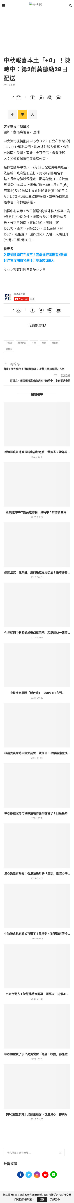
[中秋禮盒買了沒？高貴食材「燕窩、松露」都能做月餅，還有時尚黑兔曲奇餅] (37, 1026)
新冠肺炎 (22, 343)
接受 (42, 1199)
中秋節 (9, 343)
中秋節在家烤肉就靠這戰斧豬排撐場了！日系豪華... (37, 813)
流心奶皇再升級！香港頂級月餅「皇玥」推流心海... (37, 873)
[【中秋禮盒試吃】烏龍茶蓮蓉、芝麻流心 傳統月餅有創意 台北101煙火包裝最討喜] (37, 1086)
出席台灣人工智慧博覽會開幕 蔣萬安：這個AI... (37, 994)
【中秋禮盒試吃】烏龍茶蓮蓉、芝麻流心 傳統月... (37, 1114)
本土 (34, 343)
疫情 (44, 343)
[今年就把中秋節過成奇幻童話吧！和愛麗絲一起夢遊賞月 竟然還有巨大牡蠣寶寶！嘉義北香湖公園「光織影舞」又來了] (37, 605)
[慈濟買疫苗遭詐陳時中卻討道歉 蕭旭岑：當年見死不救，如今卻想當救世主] (37, 424)
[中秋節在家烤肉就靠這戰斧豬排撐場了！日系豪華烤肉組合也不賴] (37, 785)
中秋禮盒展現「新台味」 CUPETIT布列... (37, 693)
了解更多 (55, 1199)
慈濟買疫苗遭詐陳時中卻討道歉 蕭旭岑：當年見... (37, 452)
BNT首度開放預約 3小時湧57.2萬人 (29, 260)
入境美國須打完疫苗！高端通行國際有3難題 (35, 255)
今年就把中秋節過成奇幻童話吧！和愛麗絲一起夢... (37, 633)
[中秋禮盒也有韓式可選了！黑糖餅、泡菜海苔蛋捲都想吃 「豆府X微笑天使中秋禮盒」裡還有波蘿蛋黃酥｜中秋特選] (37, 906)
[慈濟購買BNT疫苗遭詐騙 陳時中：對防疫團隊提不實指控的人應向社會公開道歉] (37, 484)
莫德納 (55, 343)
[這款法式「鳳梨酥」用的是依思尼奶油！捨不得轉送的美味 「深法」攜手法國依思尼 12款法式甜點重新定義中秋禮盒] (37, 544)
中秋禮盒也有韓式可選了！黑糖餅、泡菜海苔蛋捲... (37, 934)
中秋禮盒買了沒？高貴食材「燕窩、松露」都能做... (37, 1054)
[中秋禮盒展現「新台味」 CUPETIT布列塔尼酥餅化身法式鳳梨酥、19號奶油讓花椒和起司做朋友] (37, 665)
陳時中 (9, 349)
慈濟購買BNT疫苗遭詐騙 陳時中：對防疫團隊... (37, 512)
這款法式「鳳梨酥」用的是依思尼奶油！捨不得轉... (37, 572)
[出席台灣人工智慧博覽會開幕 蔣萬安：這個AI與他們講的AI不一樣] (37, 966)
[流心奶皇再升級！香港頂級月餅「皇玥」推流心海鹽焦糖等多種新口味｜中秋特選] (37, 845)
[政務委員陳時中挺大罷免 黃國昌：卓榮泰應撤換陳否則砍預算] (37, 725)
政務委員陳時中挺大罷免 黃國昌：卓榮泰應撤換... (37, 753)
